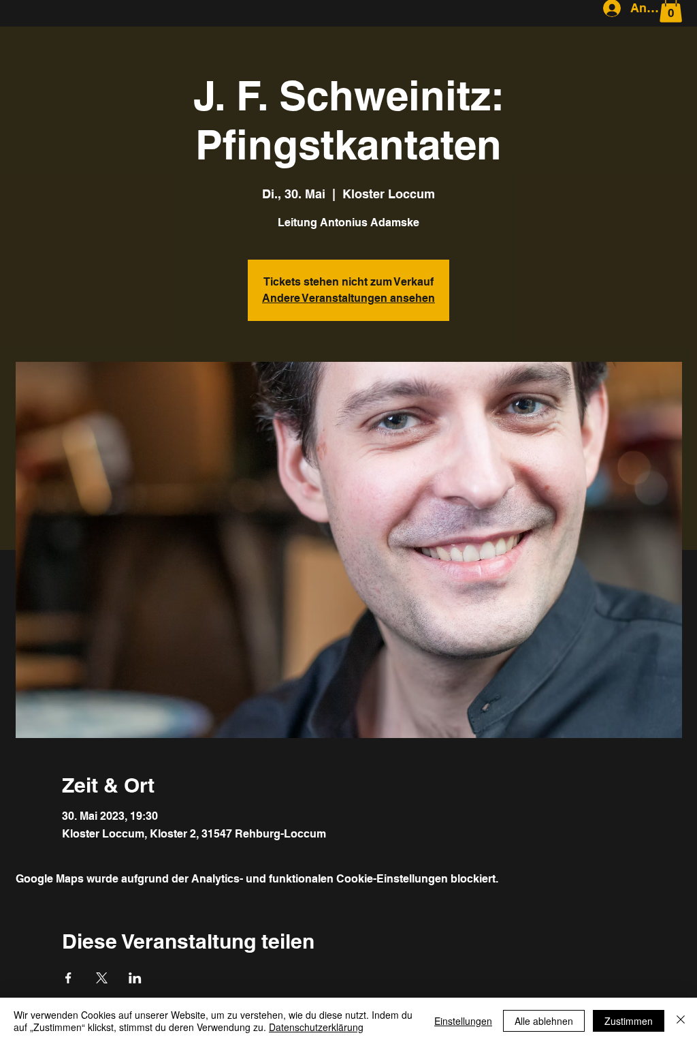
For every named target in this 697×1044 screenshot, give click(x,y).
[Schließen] (680, 1021)
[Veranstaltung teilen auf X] (101, 977)
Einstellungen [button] (463, 1021)
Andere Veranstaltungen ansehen (348, 298)
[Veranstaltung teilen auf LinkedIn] (135, 977)
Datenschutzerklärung (316, 1027)
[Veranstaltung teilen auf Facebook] (68, 977)
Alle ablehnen (544, 1021)
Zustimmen (628, 1021)
